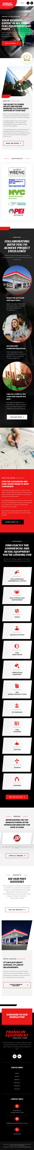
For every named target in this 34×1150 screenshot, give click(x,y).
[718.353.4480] (17, 1129)
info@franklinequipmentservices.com (17, 1123)
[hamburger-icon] (22, 3)
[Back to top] (29, 1021)
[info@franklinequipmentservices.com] (17, 1119)
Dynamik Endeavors (25, 1147)
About (17, 1076)
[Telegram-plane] (28, 3)
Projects (17, 1086)
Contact (17, 1089)
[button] (2, 846)
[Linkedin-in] (19, 1056)
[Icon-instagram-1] (15, 1056)
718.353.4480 (17, 1134)
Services (17, 1082)
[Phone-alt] (31, 3)
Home (17, 1073)
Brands (17, 1079)
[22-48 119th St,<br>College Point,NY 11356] (17, 1106)
